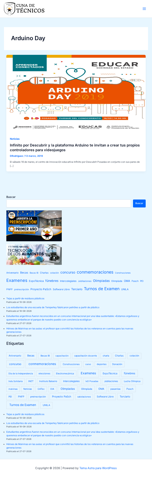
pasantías (115, 389)
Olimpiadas (101, 281)
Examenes (16, 280)
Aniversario (12, 272)
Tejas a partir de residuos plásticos (25, 298)
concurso (67, 272)
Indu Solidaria (16, 381)
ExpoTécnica (36, 280)
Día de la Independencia (21, 373)
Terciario (76, 289)
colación (54, 272)
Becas (24, 272)
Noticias (15, 138)
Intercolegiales (68, 280)
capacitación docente (85, 355)
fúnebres (51, 281)
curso (88, 364)
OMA (127, 280)
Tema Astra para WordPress (98, 468)
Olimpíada (116, 281)
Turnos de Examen (102, 288)
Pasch (135, 281)
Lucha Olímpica (132, 381)
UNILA (124, 289)
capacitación (61, 355)
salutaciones (84, 396)
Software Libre (61, 289)
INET (30, 381)
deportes (101, 364)
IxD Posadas (92, 381)
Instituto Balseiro (48, 381)
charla (106, 355)
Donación (117, 364)
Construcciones (123, 273)
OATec (41, 389)
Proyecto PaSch (40, 289)
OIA (52, 389)
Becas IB (34, 273)
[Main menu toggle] (144, 8)
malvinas (13, 389)
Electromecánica (65, 373)
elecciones (44, 373)
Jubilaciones (84, 281)
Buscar (10, 197)
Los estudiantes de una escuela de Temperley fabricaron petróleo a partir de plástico (52, 307)
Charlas (44, 272)
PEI (141, 281)
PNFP (9, 289)
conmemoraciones (95, 272)
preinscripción (21, 289)
